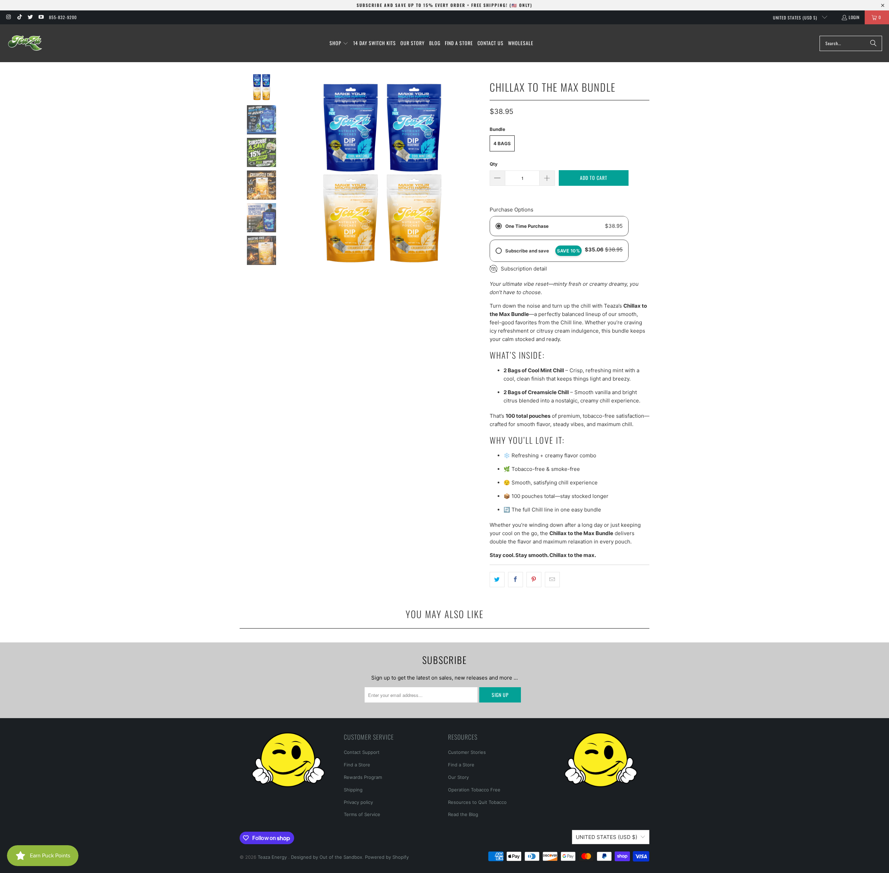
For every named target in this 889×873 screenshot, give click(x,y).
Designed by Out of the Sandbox (326, 857)
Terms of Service (362, 814)
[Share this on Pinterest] (533, 579)
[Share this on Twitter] (497, 579)
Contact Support (362, 752)
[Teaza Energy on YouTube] (41, 17)
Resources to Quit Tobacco (477, 802)
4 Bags (502, 143)
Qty (494, 164)
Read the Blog (463, 814)
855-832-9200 (63, 17)
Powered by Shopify (387, 857)
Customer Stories (467, 752)
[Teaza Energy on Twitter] (30, 17)
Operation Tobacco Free (474, 789)
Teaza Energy (273, 857)
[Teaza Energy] (25, 43)
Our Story (458, 777)
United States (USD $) (796, 17)
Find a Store (357, 764)
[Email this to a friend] (552, 579)
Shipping (353, 789)
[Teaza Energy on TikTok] (19, 17)
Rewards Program (363, 777)
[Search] (873, 43)
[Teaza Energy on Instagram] (8, 17)
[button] (339, 43)
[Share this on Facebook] (515, 579)
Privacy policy (358, 802)
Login (854, 17)
